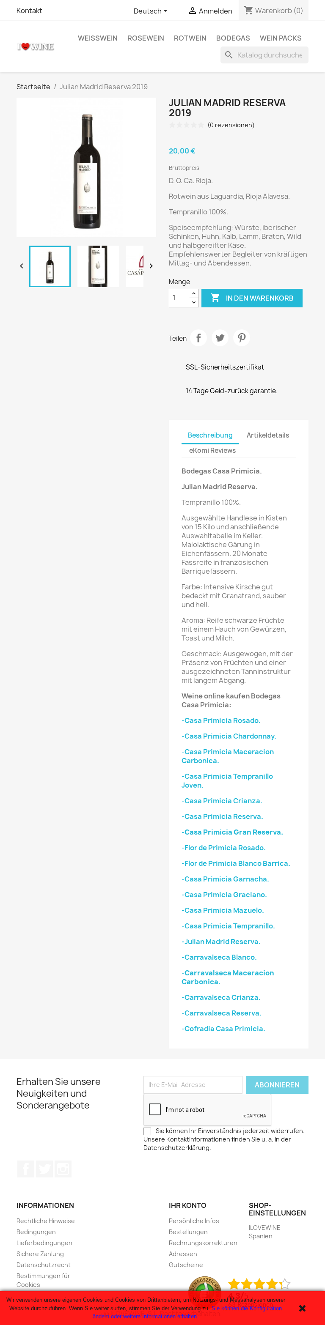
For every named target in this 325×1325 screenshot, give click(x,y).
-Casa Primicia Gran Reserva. (232, 832)
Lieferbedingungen (44, 1243)
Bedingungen (36, 1232)
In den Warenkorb (252, 298)
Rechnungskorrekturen (203, 1243)
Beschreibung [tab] (210, 435)
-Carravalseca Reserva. (222, 1013)
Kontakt (29, 10)
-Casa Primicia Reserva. (222, 816)
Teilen (198, 337)
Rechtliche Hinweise (46, 1221)
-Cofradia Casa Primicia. (223, 1028)
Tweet (220, 337)
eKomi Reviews (212, 450)
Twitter (44, 1169)
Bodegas (233, 38)
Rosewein (145, 38)
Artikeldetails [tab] (268, 435)
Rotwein (190, 38)
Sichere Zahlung (40, 1254)
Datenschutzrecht (44, 1265)
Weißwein (98, 38)
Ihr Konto (188, 1205)
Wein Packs (281, 38)
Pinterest (241, 337)
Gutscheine (186, 1265)
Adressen (183, 1254)
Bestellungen (188, 1232)
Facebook (25, 1169)
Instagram (63, 1169)
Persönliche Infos (194, 1221)
